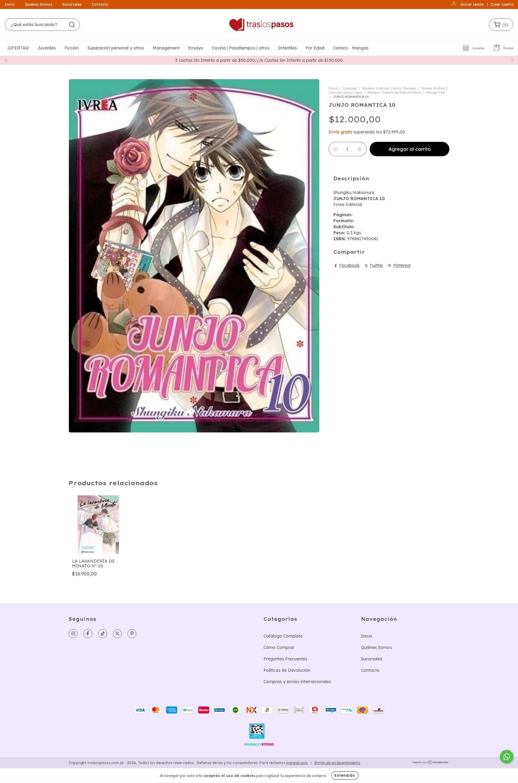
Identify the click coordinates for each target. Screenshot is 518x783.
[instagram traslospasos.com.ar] (73, 633)
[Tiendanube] (430, 763)
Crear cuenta (502, 4)
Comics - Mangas (350, 48)
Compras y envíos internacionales (297, 681)
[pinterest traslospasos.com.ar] (131, 633)
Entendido (345, 775)
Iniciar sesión (472, 4)
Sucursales (72, 4)
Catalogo (350, 88)
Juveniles (46, 48)
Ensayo (195, 48)
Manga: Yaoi (435, 92)
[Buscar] (72, 24)
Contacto (100, 4)
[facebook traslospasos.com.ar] (87, 633)
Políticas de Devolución (286, 670)
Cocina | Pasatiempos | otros (240, 48)
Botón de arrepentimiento (337, 763)
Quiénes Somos (38, 4)
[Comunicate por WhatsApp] (507, 757)
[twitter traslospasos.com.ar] (117, 633)
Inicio (9, 4)
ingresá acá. (297, 763)
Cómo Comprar (278, 647)
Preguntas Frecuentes (285, 659)
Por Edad (314, 48)
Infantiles (287, 48)
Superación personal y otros (116, 48)
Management (166, 48)
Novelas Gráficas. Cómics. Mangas (389, 88)
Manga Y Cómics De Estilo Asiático (394, 92)
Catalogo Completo (283, 636)
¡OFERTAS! (18, 48)
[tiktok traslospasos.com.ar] (102, 633)
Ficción (71, 48)
